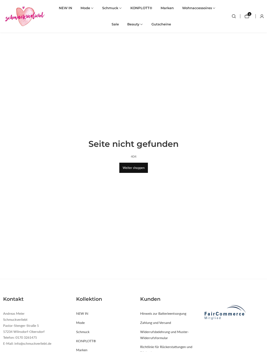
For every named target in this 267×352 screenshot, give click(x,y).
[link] (234, 313)
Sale (115, 24)
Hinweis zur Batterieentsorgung (163, 313)
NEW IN (65, 8)
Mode (80, 323)
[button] (85, 8)
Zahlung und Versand (155, 323)
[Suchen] (234, 16)
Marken (167, 8)
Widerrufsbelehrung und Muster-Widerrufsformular (164, 335)
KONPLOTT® (141, 8)
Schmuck (82, 332)
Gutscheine (161, 24)
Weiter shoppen (134, 168)
